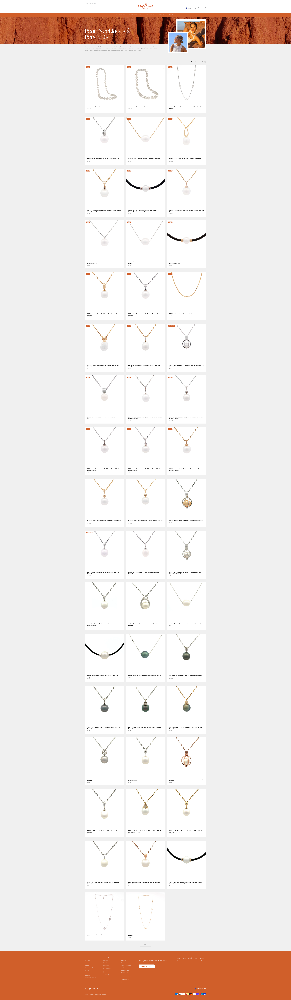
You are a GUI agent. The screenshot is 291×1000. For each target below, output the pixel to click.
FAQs (86, 972)
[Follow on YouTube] (94, 989)
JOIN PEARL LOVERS (146, 966)
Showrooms (92, 3)
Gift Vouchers (106, 965)
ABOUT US (161, 14)
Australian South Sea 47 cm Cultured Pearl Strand (141, 106)
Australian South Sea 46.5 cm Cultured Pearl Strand (100, 106)
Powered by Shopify (101, 994)
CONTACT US (171, 14)
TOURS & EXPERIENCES (135, 14)
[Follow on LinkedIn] (97, 989)
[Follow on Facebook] (86, 989)
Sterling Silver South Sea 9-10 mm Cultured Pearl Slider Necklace (186, 623)
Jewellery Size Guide (126, 965)
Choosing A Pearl (125, 972)
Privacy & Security (89, 967)
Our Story (87, 965)
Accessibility (88, 975)
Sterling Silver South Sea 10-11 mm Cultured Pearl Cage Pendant (186, 520)
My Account (123, 960)
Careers (87, 970)
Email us (107, 974)
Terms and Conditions (90, 977)
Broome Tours (106, 960)
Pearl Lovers (191, 3)
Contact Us (87, 960)
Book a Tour (200, 3)
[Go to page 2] (149, 944)
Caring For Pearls (125, 970)
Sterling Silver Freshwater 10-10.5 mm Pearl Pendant (101, 417)
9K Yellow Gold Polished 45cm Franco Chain (180, 313)
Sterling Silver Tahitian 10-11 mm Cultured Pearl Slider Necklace (144, 675)
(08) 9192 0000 (108, 972)
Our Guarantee (124, 967)
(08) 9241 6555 (125, 979)
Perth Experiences (107, 962)
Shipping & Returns (125, 962)
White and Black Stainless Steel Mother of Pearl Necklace (102, 934)
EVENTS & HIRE (150, 14)
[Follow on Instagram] (90, 989)
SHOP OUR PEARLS (119, 14)
